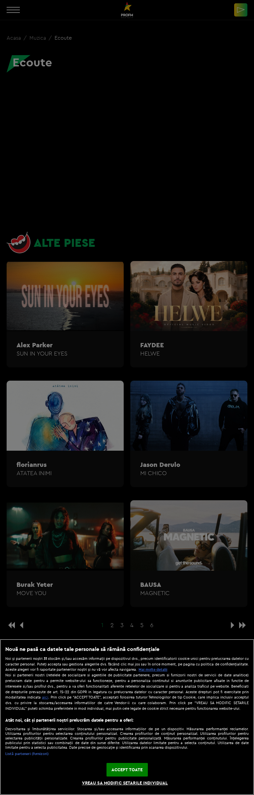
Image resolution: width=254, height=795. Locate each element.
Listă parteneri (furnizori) (27, 753)
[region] (127, 717)
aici (45, 697)
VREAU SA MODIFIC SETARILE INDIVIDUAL (125, 782)
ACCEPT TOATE (127, 769)
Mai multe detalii (153, 669)
